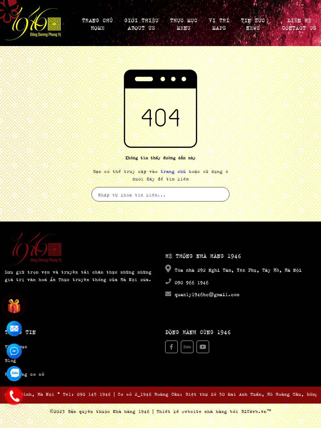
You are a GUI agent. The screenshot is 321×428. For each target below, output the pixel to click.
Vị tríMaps (219, 23)
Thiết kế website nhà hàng (191, 411)
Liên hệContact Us (299, 23)
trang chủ (173, 171)
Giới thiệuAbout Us (141, 23)
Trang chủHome (97, 23)
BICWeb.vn (253, 411)
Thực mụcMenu (183, 23)
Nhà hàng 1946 (131, 411)
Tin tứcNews (253, 23)
